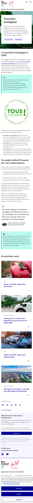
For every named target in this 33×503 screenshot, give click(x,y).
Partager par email (15, 405)
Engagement (18, 39)
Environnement (9, 39)
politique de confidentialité (11, 483)
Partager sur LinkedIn (2, 405)
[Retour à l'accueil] (15, 464)
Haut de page (7, 410)
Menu (30, 2)
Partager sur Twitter (11, 405)
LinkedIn (2, 454)
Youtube (7, 454)
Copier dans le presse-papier (19, 405)
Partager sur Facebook (7, 405)
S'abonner (16, 433)
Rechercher (26, 2)
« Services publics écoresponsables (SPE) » (16, 62)
